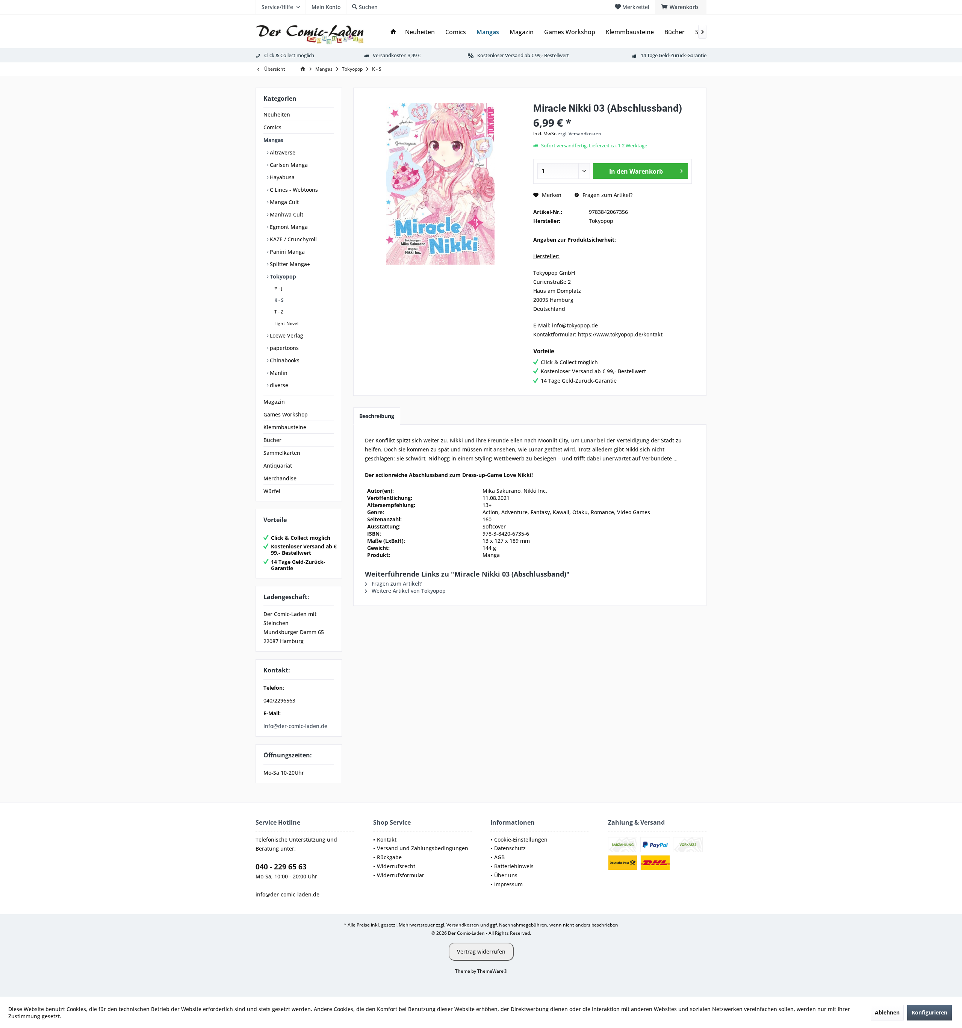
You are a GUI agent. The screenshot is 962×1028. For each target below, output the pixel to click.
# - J (277, 288)
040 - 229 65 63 (281, 867)
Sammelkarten (281, 452)
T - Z (278, 312)
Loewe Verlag (285, 335)
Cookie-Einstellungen (521, 839)
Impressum (508, 884)
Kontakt (386, 839)
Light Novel (285, 323)
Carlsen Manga (288, 164)
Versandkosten (462, 925)
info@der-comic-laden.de (295, 726)
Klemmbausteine (284, 427)
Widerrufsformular (400, 875)
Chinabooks (283, 360)
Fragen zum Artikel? (606, 194)
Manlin (277, 372)
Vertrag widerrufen (481, 951)
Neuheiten (276, 114)
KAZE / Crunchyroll (292, 239)
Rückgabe (389, 857)
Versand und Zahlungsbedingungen (422, 848)
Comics (272, 127)
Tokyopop (282, 276)
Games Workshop (285, 414)
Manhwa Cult (285, 214)
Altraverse (281, 152)
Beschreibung (376, 415)
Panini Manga (286, 251)
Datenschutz (510, 848)
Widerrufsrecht (396, 866)
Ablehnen (887, 1012)
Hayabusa (281, 177)
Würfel (271, 491)
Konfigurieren (929, 1012)
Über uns (505, 875)
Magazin (274, 401)
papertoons (283, 347)
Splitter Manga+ (289, 264)
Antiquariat (277, 465)
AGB (499, 857)
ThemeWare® (492, 971)
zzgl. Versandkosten (579, 133)
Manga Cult (283, 202)
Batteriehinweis (514, 866)
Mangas (273, 140)
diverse (278, 385)
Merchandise (279, 478)
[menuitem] (680, 7)
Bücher (272, 440)
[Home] (393, 32)
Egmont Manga (288, 226)
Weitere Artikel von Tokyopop (408, 590)
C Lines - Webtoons (293, 189)
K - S (278, 300)
